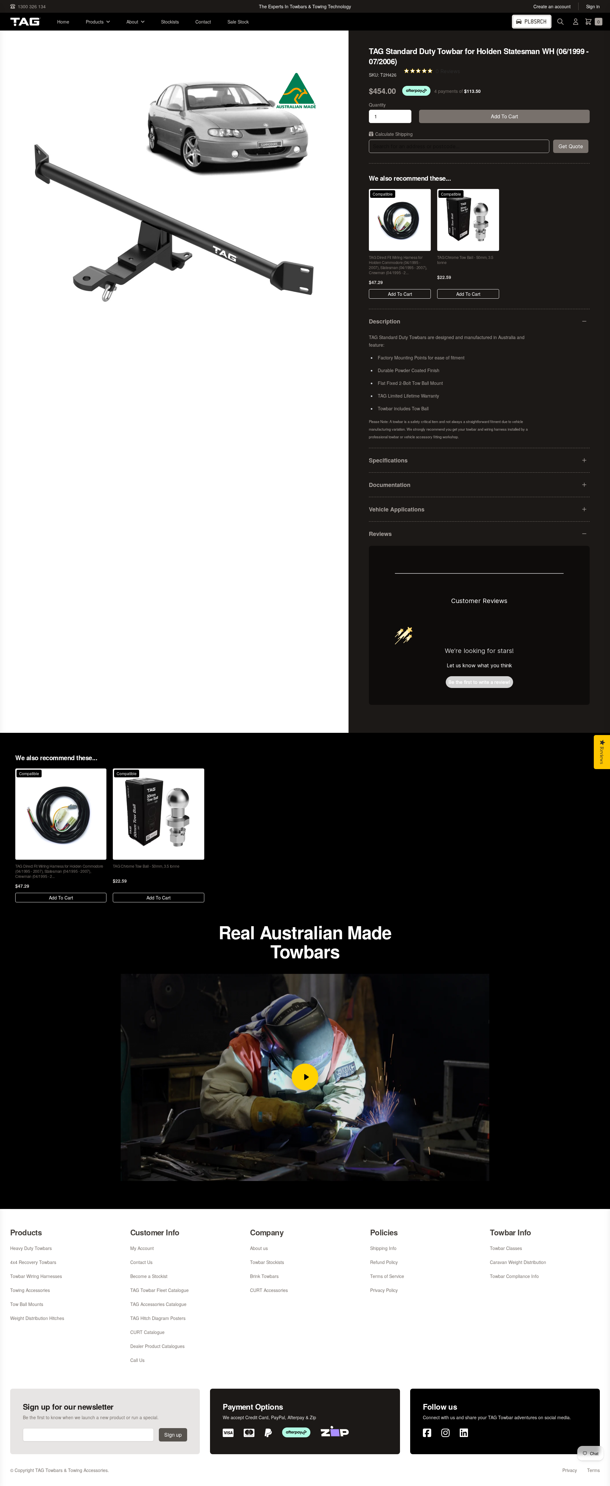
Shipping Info (383, 1248)
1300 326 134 (32, 6)
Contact (203, 21)
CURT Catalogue (147, 1332)
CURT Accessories (269, 1290)
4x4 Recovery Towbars (33, 1262)
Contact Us (141, 1262)
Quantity (377, 104)
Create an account (552, 6)
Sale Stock (238, 21)
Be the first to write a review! (479, 682)
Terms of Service (387, 1276)
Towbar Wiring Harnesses (36, 1276)
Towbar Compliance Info (514, 1276)
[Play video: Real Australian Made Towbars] (305, 1077)
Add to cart (504, 116)
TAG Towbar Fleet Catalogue (159, 1290)
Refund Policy (384, 1262)
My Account (142, 1248)
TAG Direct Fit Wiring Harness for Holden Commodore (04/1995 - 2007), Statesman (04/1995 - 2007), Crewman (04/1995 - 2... (398, 265)
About (132, 21)
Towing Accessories (30, 1290)
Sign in (593, 6)
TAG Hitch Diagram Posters (158, 1318)
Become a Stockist (148, 1276)
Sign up (173, 1434)
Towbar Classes (506, 1248)
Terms (593, 1470)
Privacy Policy (384, 1290)
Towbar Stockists (267, 1262)
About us (259, 1248)
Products (95, 21)
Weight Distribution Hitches (37, 1318)
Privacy (569, 1470)
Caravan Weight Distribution (518, 1262)
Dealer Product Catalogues (157, 1346)
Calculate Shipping (394, 134)
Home (63, 21)
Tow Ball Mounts (26, 1304)
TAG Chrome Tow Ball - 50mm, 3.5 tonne (465, 260)
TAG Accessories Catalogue (158, 1304)
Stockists (170, 21)
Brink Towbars (264, 1276)
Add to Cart (400, 294)
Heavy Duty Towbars (31, 1248)
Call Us (137, 1360)
